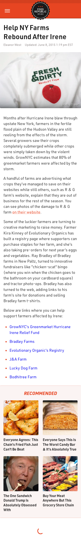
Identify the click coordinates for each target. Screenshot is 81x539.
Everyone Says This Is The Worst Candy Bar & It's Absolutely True (59, 444)
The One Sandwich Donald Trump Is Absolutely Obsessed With (20, 502)
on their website (26, 212)
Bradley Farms (22, 341)
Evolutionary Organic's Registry (37, 350)
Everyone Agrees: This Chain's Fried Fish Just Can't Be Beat (20, 444)
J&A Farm (18, 359)
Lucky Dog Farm (23, 368)
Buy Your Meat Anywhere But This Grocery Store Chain (58, 500)
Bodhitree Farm (23, 376)
